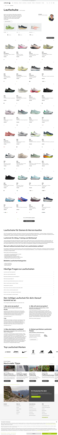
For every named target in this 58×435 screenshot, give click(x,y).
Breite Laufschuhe (7, 265)
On (21, 243)
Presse (17, 413)
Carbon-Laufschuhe (8, 263)
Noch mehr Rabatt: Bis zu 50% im (26, 0)
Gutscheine (31, 412)
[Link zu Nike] (25, 351)
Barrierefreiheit (44, 413)
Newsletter (18, 412)
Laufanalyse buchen (33, 339)
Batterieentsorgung (32, 415)
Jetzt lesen (7, 380)
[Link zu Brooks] (8, 351)
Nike (24, 243)
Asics (14, 243)
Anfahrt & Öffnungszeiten (46, 407)
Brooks (16, 243)
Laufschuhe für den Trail (7, 325)
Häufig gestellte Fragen (45, 405)
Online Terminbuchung (32, 410)
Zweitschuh (38, 318)
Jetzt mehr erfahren (7, 21)
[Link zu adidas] (50, 351)
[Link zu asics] (16, 351)
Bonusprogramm (31, 405)
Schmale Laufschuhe (8, 264)
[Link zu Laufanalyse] (49, 334)
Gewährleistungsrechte (45, 415)
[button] (52, 357)
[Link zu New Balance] (42, 351)
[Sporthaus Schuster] (7, 3)
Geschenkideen (31, 413)
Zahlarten (43, 412)
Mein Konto (31, 407)
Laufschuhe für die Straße (7, 316)
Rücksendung (44, 410)
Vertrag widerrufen (45, 417)
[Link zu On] (33, 351)
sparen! (35, 0)
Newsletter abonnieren (35, 396)
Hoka (19, 243)
